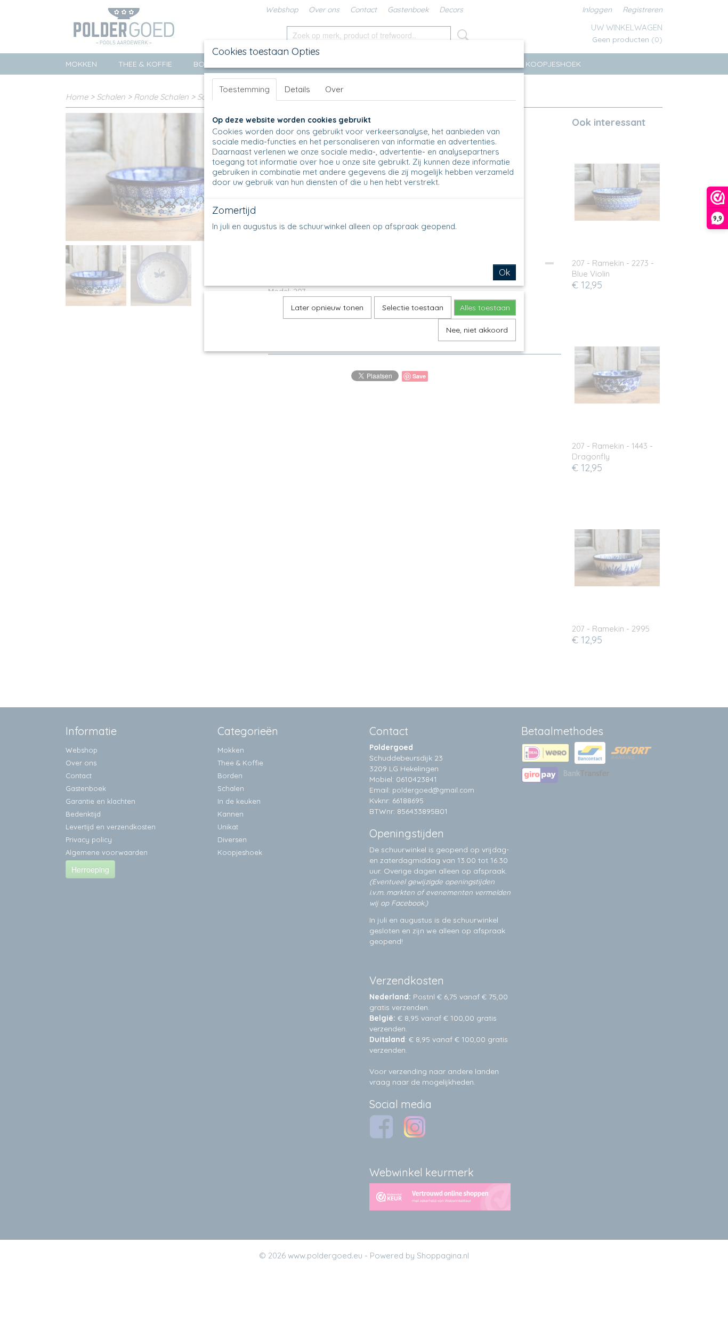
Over (334, 89)
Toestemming (244, 89)
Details (297, 89)
